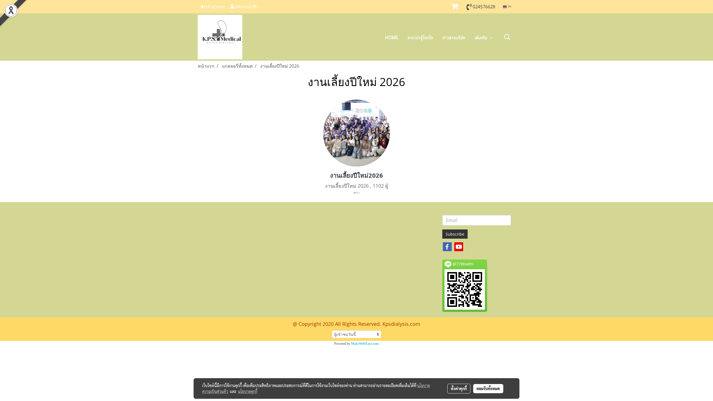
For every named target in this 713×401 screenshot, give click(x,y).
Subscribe (455, 234)
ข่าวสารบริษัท (453, 38)
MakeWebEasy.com (365, 344)
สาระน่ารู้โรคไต (420, 38)
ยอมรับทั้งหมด (488, 388)
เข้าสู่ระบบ (215, 6)
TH (509, 6)
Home (391, 38)
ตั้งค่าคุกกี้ (459, 388)
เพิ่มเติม (482, 38)
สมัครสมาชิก (246, 6)
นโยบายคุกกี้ (247, 391)
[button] (507, 37)
